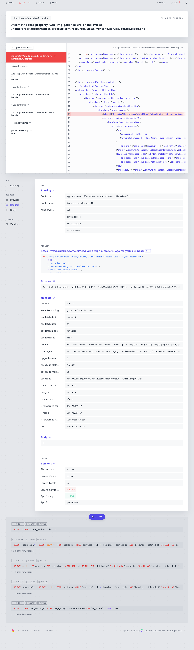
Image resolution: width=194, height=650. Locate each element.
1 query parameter (23, 572)
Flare (145, 630)
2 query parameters (23, 551)
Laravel (48, 630)
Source (24, 630)
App (7, 180)
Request (10, 195)
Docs (36, 630)
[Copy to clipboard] (179, 196)
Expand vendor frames (23, 47)
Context (10, 219)
